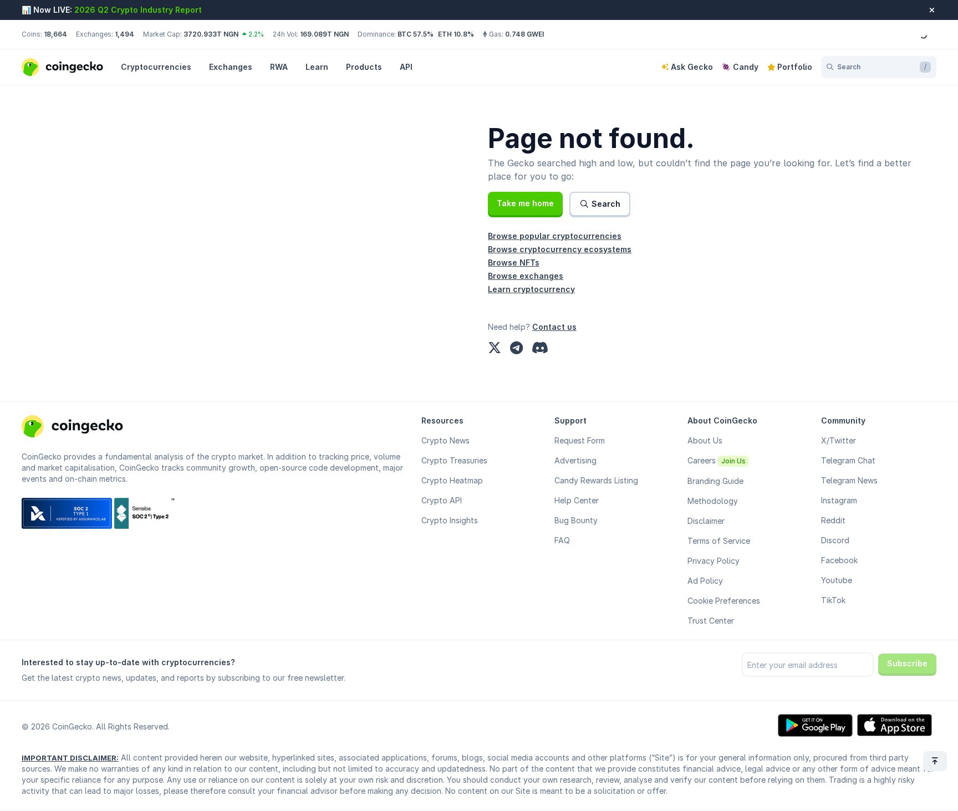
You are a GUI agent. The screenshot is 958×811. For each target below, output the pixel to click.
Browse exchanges (525, 275)
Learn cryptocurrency (531, 289)
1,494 (124, 34)
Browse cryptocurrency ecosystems (559, 249)
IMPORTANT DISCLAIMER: (70, 757)
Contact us (554, 326)
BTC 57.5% (416, 34)
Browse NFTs (513, 262)
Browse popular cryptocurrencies (554, 236)
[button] (525, 203)
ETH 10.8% (456, 34)
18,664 (55, 34)
